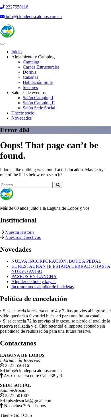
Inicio (16, 51)
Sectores (30, 87)
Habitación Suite (38, 82)
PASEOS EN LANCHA (34, 276)
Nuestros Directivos (23, 237)
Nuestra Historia (19, 232)
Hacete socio (22, 113)
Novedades (21, 118)
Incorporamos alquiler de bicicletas (42, 286)
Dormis (29, 72)
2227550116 (16, 7)
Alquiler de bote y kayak (33, 281)
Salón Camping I (38, 97)
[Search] (58, 185)
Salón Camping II (39, 102)
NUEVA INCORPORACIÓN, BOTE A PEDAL (56, 261)
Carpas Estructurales (41, 67)
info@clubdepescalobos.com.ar (33, 16)
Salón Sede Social (39, 107)
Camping (31, 62)
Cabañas (30, 77)
